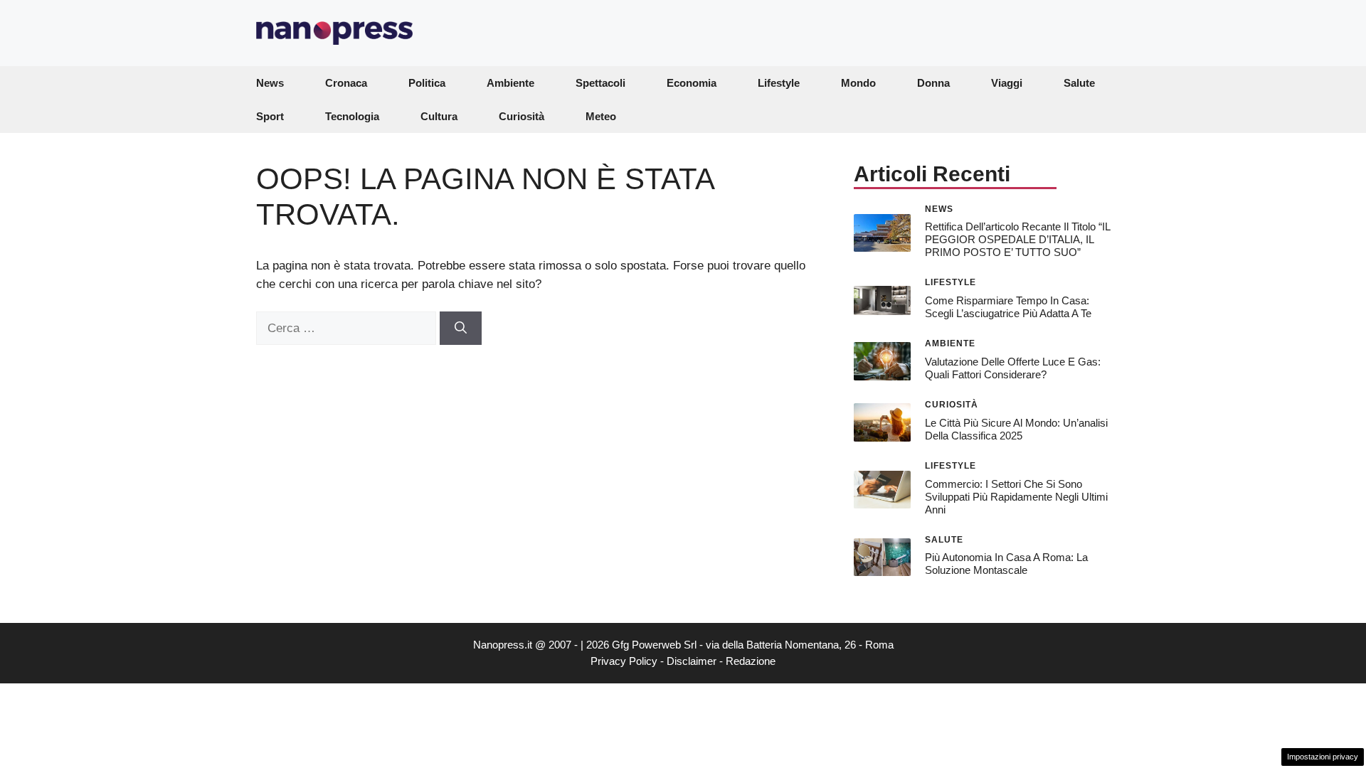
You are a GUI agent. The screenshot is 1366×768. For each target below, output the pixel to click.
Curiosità (521, 116)
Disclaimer (691, 661)
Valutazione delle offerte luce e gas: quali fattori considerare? (1013, 368)
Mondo (858, 83)
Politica (426, 83)
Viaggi (1006, 83)
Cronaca (346, 83)
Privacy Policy (624, 661)
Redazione (750, 661)
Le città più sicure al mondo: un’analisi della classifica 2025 (1016, 429)
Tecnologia (352, 116)
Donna (933, 83)
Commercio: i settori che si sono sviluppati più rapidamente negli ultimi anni (1016, 497)
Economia (691, 83)
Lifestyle (779, 83)
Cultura (438, 116)
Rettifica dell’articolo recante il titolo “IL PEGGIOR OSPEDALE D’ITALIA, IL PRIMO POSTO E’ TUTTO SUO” (1017, 239)
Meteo (601, 116)
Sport (270, 116)
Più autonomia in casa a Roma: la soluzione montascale (1006, 563)
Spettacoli (600, 83)
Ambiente (510, 83)
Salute (1079, 83)
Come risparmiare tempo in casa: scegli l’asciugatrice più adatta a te (1008, 306)
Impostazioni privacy (1322, 756)
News (270, 83)
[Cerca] (461, 328)
